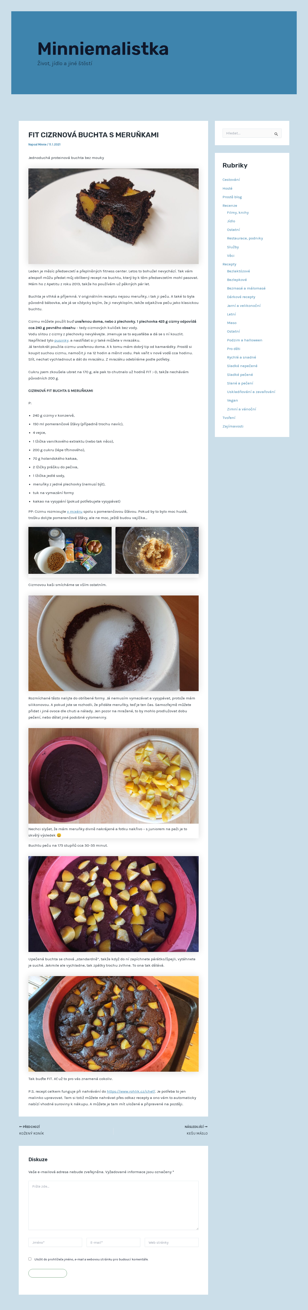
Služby (233, 247)
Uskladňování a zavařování (251, 391)
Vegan (232, 400)
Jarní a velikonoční (244, 305)
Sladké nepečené (242, 365)
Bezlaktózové (238, 271)
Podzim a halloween (244, 340)
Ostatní (233, 229)
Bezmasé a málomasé (246, 288)
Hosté (227, 188)
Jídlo (231, 221)
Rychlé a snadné (241, 357)
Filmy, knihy (238, 212)
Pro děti (233, 348)
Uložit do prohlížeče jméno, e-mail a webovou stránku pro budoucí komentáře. (91, 1259)
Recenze (230, 205)
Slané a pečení (240, 383)
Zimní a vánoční (241, 409)
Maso (232, 322)
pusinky (61, 340)
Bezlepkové (237, 279)
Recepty (229, 264)
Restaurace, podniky (245, 238)
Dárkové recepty (241, 296)
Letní (231, 314)
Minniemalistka (103, 48)
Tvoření (229, 417)
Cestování (231, 179)
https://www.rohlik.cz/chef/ (131, 1091)
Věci (230, 255)
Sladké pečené (240, 374)
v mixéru (75, 511)
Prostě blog (232, 197)
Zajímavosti (233, 426)
